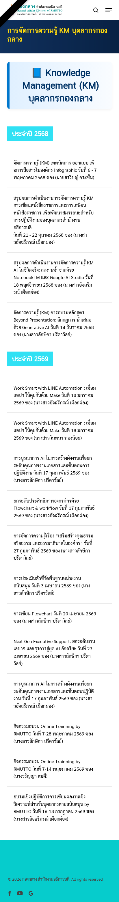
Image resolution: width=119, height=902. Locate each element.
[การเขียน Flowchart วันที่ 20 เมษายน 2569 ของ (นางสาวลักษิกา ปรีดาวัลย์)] (59, 617)
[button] (108, 10)
